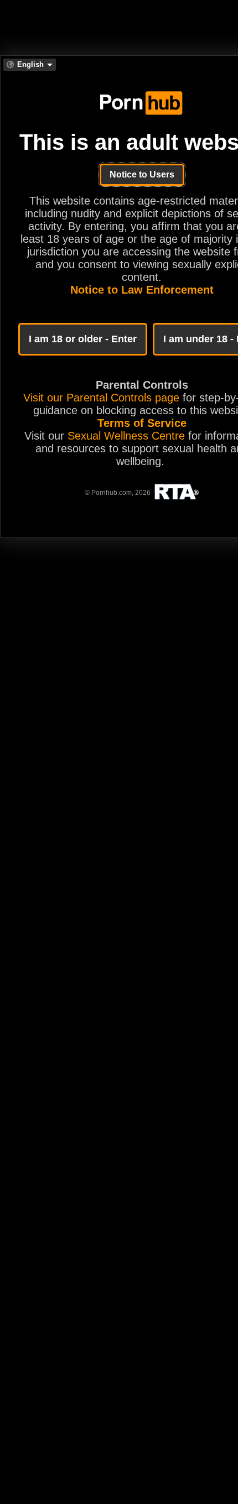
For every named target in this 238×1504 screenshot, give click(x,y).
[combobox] (29, 65)
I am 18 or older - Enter (83, 338)
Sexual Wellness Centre (126, 436)
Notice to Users (142, 174)
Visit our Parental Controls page (101, 397)
